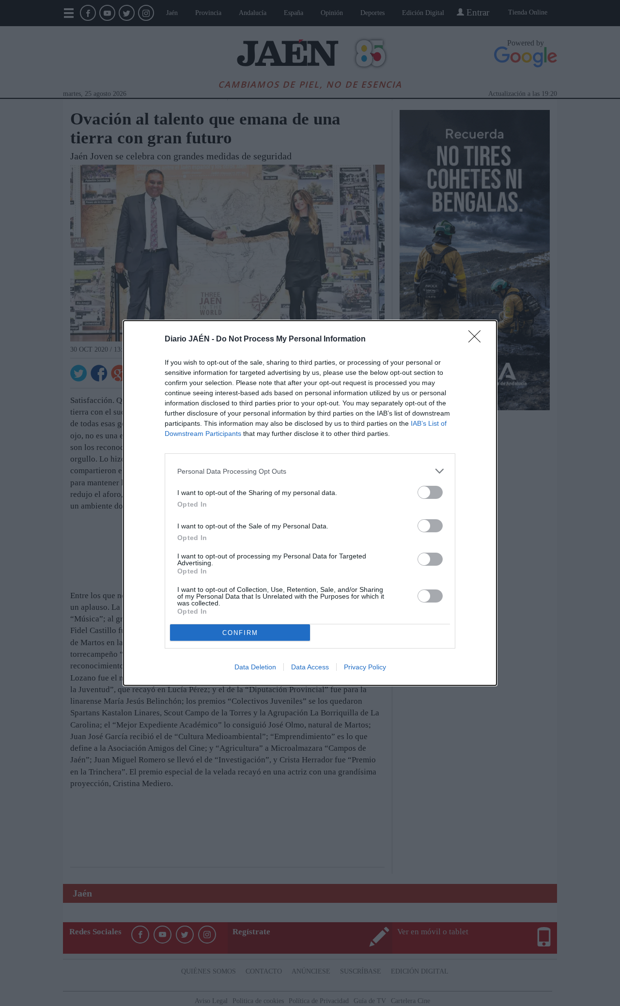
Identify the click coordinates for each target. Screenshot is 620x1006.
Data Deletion (255, 667)
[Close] (477, 339)
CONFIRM (240, 632)
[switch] (430, 492)
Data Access (310, 667)
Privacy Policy (365, 667)
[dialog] (310, 503)
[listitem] (310, 471)
